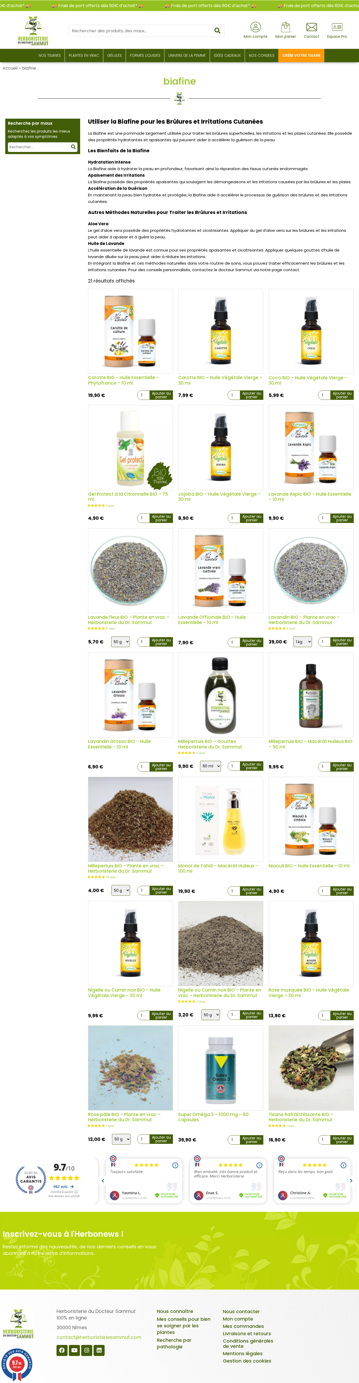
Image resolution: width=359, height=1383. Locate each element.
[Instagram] (86, 1350)
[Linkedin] (99, 1350)
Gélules (114, 55)
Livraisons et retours (247, 1333)
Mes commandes (243, 1326)
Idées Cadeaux (227, 55)
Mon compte (238, 1319)
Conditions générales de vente (248, 1343)
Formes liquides (145, 55)
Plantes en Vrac (84, 55)
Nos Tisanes (50, 55)
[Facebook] (62, 1350)
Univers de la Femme (187, 55)
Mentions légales (243, 1353)
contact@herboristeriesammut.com (99, 1337)
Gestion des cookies (247, 1361)
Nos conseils (261, 55)
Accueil (10, 68)
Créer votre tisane (301, 55)
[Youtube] (74, 1350)
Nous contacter (241, 1311)
